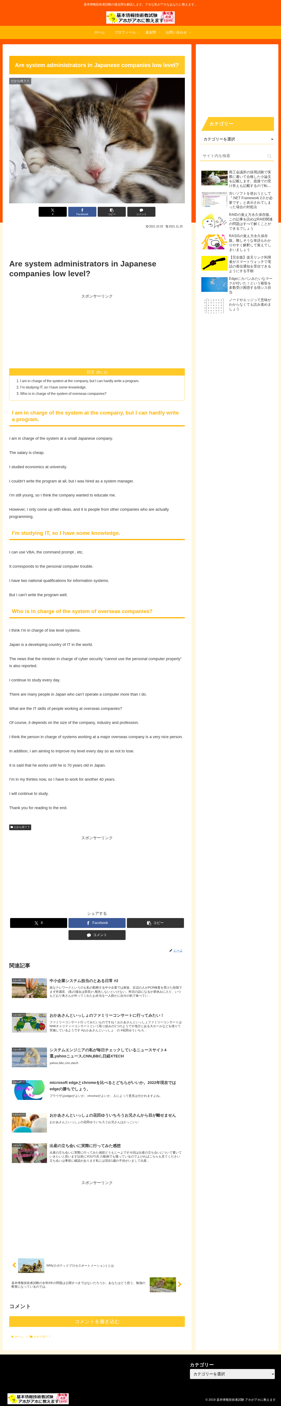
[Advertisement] (97, 242)
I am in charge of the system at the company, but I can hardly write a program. (79, 381)
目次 (91, 372)
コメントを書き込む (97, 1321)
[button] (112, 212)
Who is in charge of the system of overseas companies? (63, 393)
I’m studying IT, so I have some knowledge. (53, 387)
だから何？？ (22, 827)
